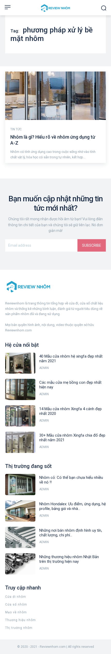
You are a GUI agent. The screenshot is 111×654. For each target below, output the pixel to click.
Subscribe (91, 245)
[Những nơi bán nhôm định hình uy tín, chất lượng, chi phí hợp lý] (20, 537)
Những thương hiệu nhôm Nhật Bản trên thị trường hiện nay (69, 559)
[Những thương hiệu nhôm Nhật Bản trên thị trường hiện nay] (20, 563)
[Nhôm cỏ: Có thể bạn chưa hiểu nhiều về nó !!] (20, 484)
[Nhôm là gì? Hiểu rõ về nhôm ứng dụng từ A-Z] (55, 96)
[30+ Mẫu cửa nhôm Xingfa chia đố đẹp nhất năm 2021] (20, 442)
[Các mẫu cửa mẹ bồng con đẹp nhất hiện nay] (20, 389)
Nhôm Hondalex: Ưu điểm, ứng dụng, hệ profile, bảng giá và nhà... (72, 506)
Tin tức (16, 129)
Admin (44, 368)
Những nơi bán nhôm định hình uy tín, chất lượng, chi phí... (70, 532)
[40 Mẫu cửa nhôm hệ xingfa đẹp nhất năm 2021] (20, 363)
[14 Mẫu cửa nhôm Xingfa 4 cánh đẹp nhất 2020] (20, 415)
